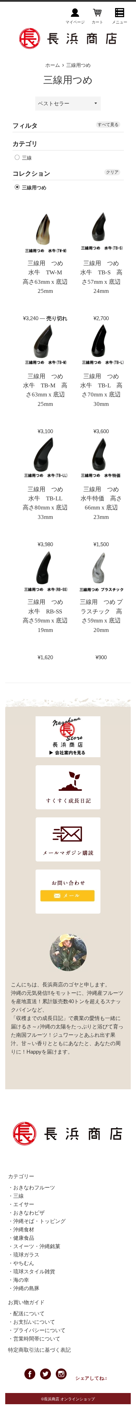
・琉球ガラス (23, 1255)
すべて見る (108, 124)
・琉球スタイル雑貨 (31, 1271)
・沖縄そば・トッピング (37, 1221)
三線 (26, 158)
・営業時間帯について (34, 1339)
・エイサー (21, 1204)
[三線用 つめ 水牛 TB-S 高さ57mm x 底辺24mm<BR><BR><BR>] (101, 232)
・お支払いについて (31, 1322)
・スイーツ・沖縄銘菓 (34, 1246)
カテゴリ (25, 143)
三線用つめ (33, 187)
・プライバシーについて (37, 1330)
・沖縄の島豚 (23, 1288)
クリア (112, 172)
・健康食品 (21, 1238)
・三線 (16, 1196)
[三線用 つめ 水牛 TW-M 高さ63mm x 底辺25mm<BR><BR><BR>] (45, 232)
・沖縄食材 (21, 1229)
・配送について (26, 1313)
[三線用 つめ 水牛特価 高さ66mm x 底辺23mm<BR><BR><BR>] (101, 458)
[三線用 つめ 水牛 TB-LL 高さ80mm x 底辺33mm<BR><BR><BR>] (45, 458)
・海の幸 (18, 1280)
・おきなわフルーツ (31, 1187)
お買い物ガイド (26, 1302)
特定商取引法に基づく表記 (39, 1350)
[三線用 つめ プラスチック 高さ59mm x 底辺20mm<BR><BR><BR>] (101, 572)
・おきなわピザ (26, 1213)
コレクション (31, 173)
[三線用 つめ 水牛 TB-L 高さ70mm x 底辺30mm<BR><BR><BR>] (101, 345)
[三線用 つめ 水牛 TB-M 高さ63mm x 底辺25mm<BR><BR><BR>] (45, 345)
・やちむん (21, 1263)
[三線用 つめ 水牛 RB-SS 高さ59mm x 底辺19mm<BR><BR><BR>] (45, 572)
